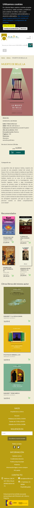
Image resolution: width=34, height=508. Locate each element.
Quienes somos (17, 456)
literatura (6, 138)
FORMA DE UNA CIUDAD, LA (25, 238)
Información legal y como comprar (17, 467)
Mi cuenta (17, 470)
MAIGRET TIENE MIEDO (12, 393)
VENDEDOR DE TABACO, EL (25, 269)
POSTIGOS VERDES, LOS (12, 355)
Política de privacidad (17, 461)
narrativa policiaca (8, 140)
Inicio (3, 58)
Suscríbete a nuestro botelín (17, 438)
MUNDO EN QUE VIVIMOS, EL (8, 269)
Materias (17, 464)
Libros (9, 58)
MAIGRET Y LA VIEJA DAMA (13, 316)
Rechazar (23, 28)
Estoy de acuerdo (9, 26)
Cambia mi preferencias (11, 28)
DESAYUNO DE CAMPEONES (8, 238)
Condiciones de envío (17, 459)
